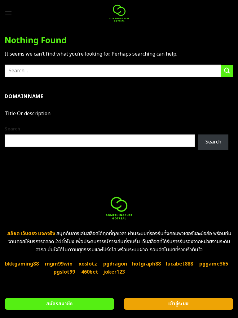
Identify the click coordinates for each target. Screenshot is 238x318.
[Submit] (227, 71)
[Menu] (8, 12)
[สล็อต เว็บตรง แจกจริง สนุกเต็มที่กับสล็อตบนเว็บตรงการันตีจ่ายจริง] (119, 13)
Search (12, 129)
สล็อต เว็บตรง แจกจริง (31, 233)
